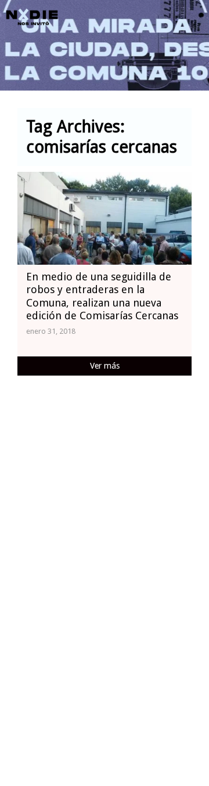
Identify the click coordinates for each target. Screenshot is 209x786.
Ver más (105, 365)
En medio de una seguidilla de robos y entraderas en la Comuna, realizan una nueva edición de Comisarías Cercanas (102, 296)
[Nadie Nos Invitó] (32, 17)
